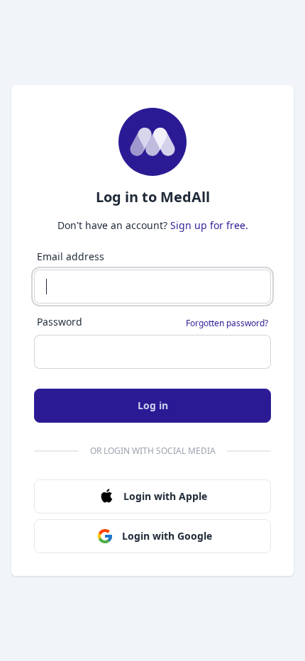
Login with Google (167, 536)
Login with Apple (165, 496)
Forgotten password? (227, 323)
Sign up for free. (209, 225)
